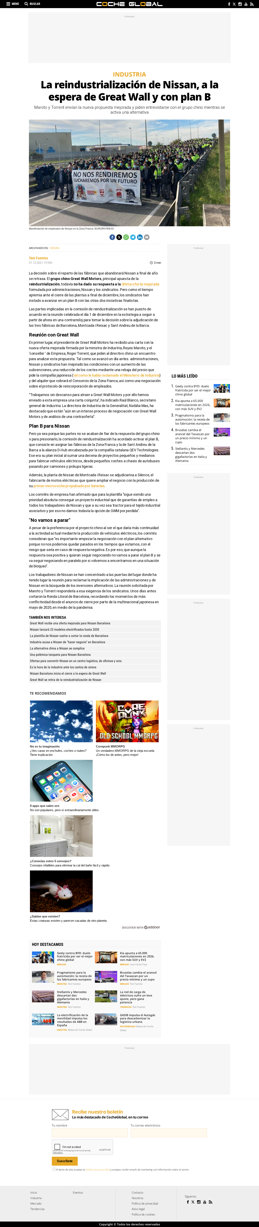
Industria (62, 984)
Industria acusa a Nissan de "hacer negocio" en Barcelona (67, 642)
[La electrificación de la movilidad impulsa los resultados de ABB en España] (43, 1019)
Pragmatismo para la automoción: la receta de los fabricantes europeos (74, 976)
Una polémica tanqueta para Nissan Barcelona (60, 655)
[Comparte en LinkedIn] (140, 237)
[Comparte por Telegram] (133, 237)
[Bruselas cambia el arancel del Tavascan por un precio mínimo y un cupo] (106, 977)
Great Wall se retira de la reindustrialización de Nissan (65, 680)
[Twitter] (234, 4)
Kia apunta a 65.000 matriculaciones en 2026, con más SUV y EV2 (137, 956)
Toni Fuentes (38, 258)
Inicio (33, 1192)
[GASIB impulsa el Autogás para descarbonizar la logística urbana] (106, 1019)
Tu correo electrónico (145, 1125)
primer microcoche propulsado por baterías (69, 486)
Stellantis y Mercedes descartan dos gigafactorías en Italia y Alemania (73, 997)
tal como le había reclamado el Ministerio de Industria (116, 375)
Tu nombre (59, 1125)
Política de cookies (143, 1214)
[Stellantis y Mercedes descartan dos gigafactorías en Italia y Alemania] (43, 996)
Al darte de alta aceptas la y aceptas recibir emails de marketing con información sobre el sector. (122, 1169)
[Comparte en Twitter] (119, 237)
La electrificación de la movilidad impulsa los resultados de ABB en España (72, 1020)
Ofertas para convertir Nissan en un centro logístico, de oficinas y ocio (76, 661)
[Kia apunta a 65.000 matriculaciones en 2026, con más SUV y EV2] (106, 957)
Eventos (78, 1192)
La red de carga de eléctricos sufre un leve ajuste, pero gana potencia (136, 997)
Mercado (61, 964)
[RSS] (251, 4)
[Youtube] (245, 4)
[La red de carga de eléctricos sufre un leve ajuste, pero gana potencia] (106, 996)
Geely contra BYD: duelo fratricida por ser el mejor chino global (75, 956)
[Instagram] (239, 4)
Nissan (54, 248)
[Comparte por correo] (147, 237)
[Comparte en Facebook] (112, 237)
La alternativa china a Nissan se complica (57, 648)
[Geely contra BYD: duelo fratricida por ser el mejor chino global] (43, 957)
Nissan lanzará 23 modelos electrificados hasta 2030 (64, 629)
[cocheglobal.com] (129, 4)
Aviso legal (138, 1209)
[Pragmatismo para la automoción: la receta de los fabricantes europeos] (43, 977)
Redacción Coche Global (80, 1029)
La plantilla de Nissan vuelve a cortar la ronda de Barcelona (69, 636)
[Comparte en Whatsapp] (126, 237)
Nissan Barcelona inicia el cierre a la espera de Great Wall (68, 673)
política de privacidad (98, 1169)
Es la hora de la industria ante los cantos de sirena (63, 667)
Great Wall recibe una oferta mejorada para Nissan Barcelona (70, 623)
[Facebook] (228, 4)
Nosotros (137, 1198)
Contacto (137, 1192)
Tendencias (126, 1007)
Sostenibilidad (127, 1026)
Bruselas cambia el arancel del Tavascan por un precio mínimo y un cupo (138, 976)
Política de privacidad (145, 1203)
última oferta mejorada (140, 284)
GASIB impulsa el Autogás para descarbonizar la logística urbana (137, 1018)
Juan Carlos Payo (138, 964)
